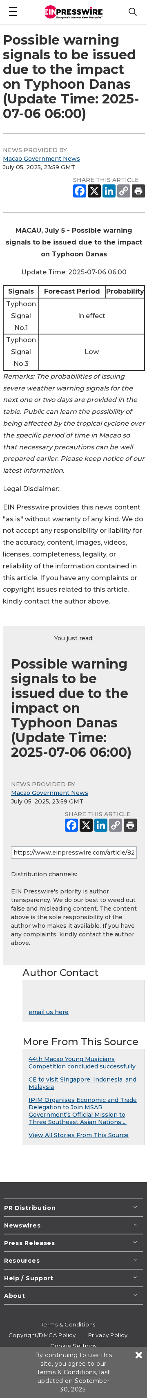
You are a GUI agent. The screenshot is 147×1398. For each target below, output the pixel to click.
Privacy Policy (108, 1335)
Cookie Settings (73, 1345)
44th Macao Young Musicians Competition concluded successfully (82, 1062)
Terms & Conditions (68, 1324)
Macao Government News (41, 158)
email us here (49, 1012)
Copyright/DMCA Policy (42, 1335)
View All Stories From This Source (79, 1135)
